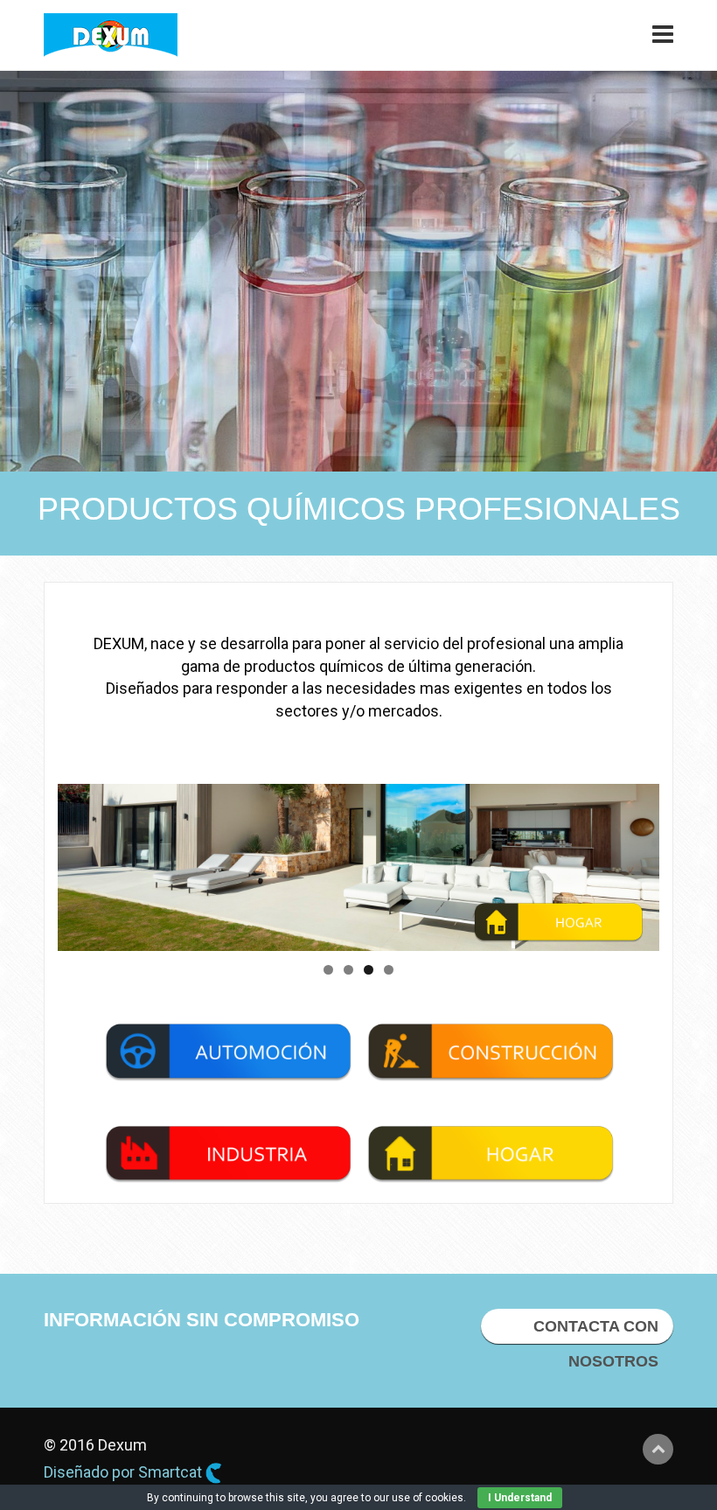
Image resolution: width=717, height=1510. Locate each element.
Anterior (79, 862)
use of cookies (427, 1498)
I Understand (520, 1498)
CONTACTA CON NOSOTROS (595, 1331)
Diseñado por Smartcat (124, 1472)
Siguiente (637, 862)
